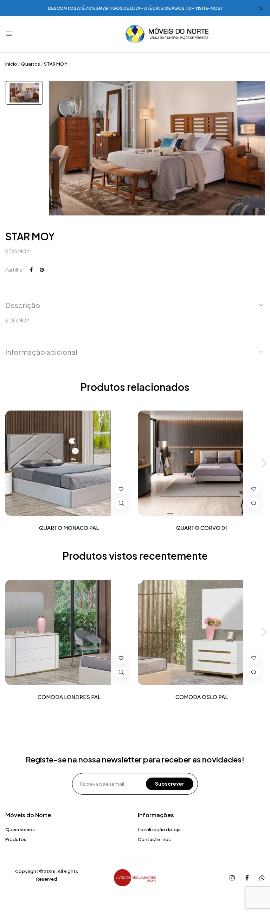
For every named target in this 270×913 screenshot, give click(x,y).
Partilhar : (15, 269)
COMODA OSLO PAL (201, 697)
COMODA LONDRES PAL (69, 697)
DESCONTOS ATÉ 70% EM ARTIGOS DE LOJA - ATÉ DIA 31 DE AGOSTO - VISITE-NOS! (135, 8)
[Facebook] (31, 269)
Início (11, 64)
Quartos (30, 64)
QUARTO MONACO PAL (69, 528)
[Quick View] (121, 503)
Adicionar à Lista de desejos (121, 489)
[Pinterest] (42, 269)
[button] (135, 305)
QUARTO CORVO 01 (201, 528)
